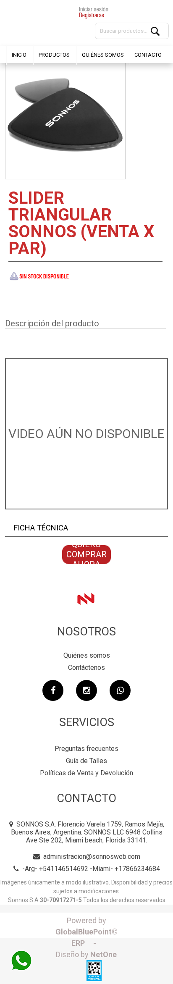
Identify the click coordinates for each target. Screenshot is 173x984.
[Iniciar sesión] (93, 13)
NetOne (86, 954)
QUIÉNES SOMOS (103, 55)
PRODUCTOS (54, 55)
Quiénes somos (86, 655)
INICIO (19, 55)
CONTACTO (148, 55)
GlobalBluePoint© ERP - (86, 931)
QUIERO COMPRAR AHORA (86, 554)
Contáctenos (86, 668)
